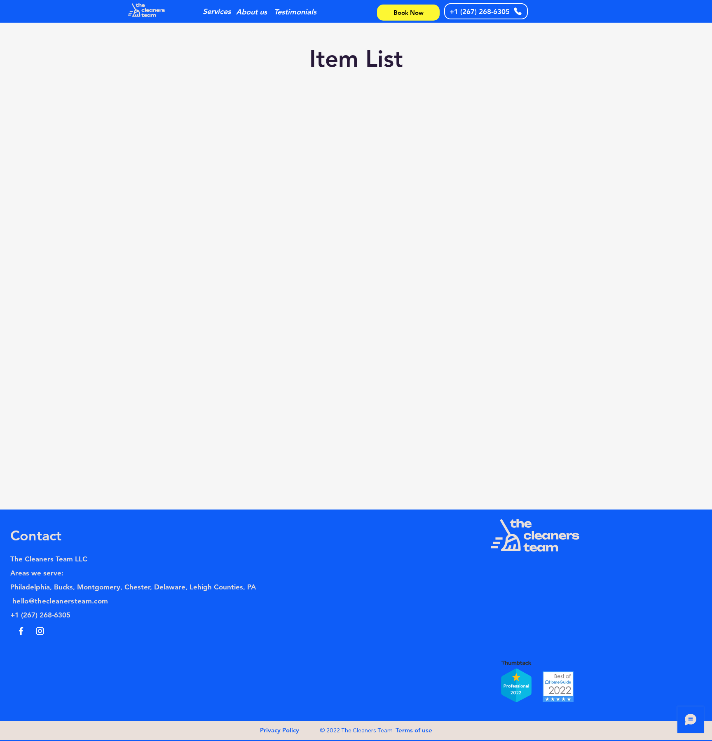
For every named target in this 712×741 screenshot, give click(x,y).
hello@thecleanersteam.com (60, 601)
